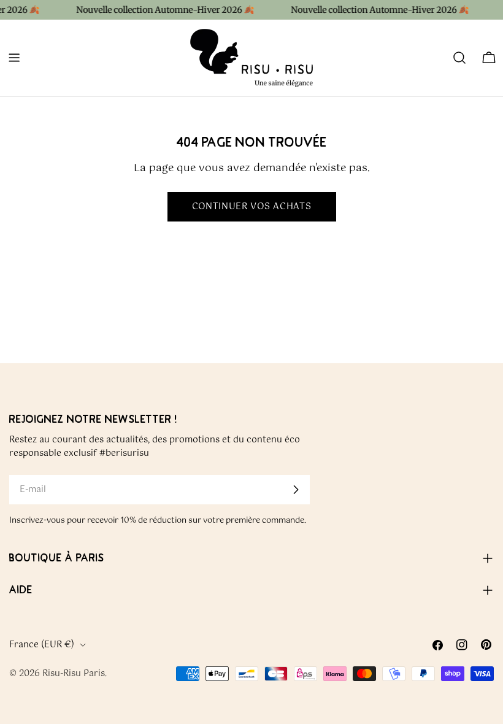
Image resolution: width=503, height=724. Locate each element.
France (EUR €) (41, 644)
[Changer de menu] (14, 57)
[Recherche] (459, 57)
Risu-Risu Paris (73, 673)
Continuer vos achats (252, 206)
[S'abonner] (296, 490)
